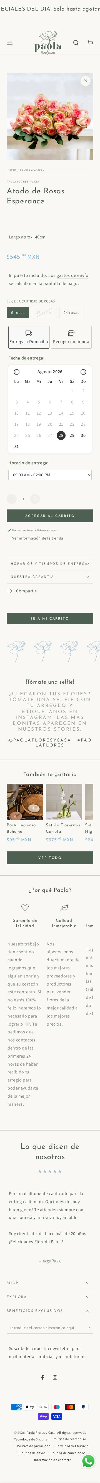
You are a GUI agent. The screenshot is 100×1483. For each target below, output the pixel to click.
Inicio (12, 170)
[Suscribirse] (90, 1328)
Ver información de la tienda (37, 538)
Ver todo (50, 858)
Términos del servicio (72, 1446)
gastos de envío (73, 275)
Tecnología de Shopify (31, 1439)
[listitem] (28, 337)
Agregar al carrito (50, 516)
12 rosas (44, 312)
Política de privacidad (34, 1446)
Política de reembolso (69, 1439)
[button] (76, 43)
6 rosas (18, 312)
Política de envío (32, 1453)
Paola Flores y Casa (23, 181)
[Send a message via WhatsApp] (88, 1461)
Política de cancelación (68, 1453)
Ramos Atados (31, 170)
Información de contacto (52, 1460)
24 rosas (71, 312)
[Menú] (9, 43)
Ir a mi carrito (50, 618)
